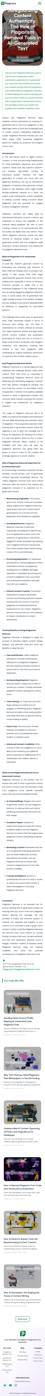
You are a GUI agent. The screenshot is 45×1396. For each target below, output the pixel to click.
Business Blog (22, 1360)
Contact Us (38, 1355)
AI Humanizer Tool (7, 1371)
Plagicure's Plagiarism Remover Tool (21, 969)
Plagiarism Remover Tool (7, 1353)
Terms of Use (37, 1361)
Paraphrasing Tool (7, 1365)
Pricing (37, 1351)
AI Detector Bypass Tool (7, 1359)
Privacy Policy (38, 1358)
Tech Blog (22, 1352)
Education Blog (22, 1356)
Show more (22, 1319)
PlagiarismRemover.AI (22, 1381)
